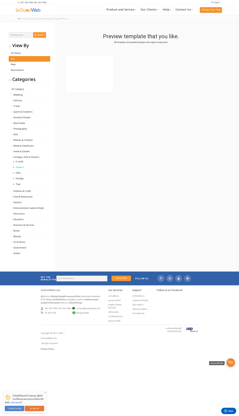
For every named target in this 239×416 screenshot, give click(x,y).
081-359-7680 (27, 2)
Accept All (34, 408)
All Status (16, 53)
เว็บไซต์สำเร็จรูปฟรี (58, 296)
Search (40, 35)
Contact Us (183, 10)
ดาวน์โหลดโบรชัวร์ (115, 316)
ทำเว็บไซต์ (57, 299)
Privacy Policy (47, 349)
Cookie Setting (14, 408)
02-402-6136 (50, 313)
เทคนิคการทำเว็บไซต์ (140, 300)
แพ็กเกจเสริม (113, 312)
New (13, 64)
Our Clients (148, 10)
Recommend (17, 70)
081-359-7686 (40, 2)
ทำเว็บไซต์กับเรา (138, 296)
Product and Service (120, 10)
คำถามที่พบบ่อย (138, 313)
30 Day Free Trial (211, 10)
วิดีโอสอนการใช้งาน (139, 309)
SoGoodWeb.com (50, 290)
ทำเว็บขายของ (54, 303)
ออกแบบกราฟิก (114, 321)
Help (166, 10)
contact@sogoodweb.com (88, 308)
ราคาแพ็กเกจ (113, 296)
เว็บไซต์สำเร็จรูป (75, 303)
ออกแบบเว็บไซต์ (73, 296)
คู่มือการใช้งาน (137, 305)
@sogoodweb (82, 313)
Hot (13, 58)
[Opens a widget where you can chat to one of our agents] (228, 411)
